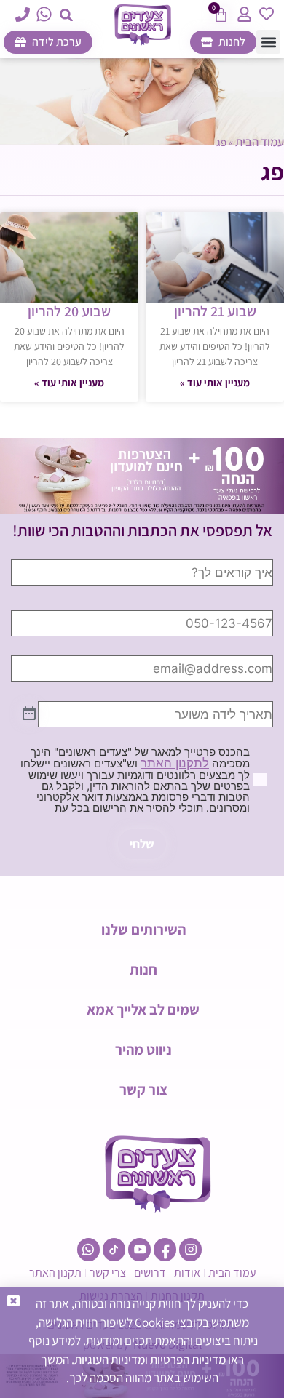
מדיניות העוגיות (109, 1359)
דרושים (150, 1272)
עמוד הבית (259, 142)
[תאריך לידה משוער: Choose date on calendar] (29, 714)
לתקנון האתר (175, 763)
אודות (187, 1272)
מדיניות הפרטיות (188, 1359)
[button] (66, 15)
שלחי (142, 844)
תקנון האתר (55, 1272)
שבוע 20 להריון (69, 311)
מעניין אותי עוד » (215, 382)
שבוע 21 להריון (215, 311)
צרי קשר (108, 1272)
